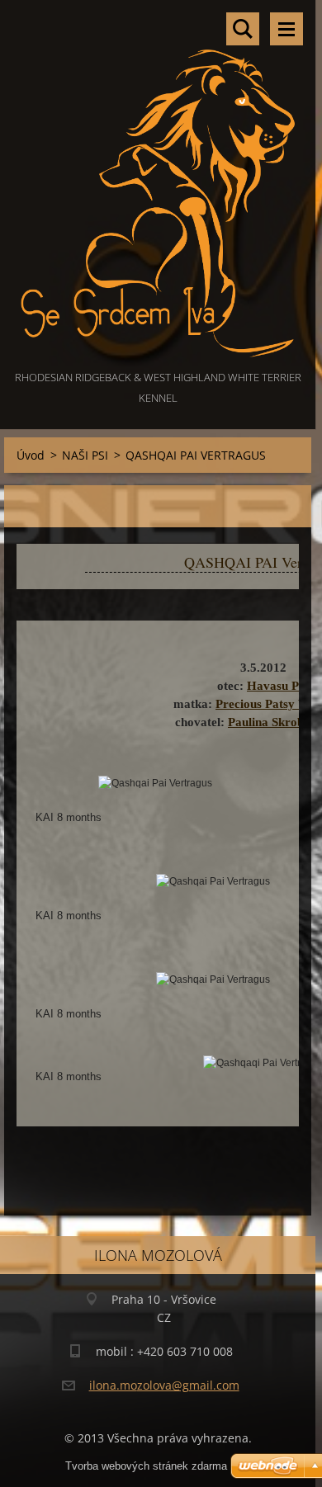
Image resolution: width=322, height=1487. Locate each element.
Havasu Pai (278, 685)
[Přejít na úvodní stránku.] (157, 183)
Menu (286, 28)
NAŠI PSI (85, 455)
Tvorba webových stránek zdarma (146, 1466)
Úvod (31, 455)
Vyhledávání (242, 28)
